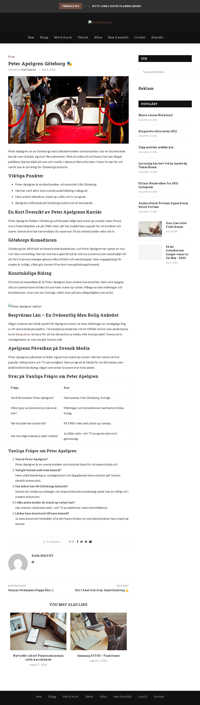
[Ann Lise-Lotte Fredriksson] (150, 229)
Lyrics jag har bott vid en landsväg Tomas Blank (162, 165)
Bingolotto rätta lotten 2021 (157, 131)
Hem (31, 37)
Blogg (44, 37)
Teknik (83, 37)
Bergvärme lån (25, 334)
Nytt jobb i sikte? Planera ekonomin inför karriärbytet (135, 6)
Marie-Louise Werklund (155, 115)
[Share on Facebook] (77, 541)
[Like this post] (72, 541)
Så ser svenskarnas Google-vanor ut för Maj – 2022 (177, 252)
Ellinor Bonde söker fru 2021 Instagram (158, 185)
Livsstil (140, 37)
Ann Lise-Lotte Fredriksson (176, 225)
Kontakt (157, 37)
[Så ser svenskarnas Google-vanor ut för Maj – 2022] (150, 252)
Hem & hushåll (118, 37)
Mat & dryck (63, 37)
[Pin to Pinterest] (86, 541)
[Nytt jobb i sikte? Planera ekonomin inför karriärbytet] (38, 631)
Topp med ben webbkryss (155, 147)
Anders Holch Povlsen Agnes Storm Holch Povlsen (163, 205)
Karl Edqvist (28, 69)
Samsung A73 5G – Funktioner (98, 655)
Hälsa (98, 37)
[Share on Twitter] (81, 541)
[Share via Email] (90, 541)
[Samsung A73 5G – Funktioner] (98, 631)
